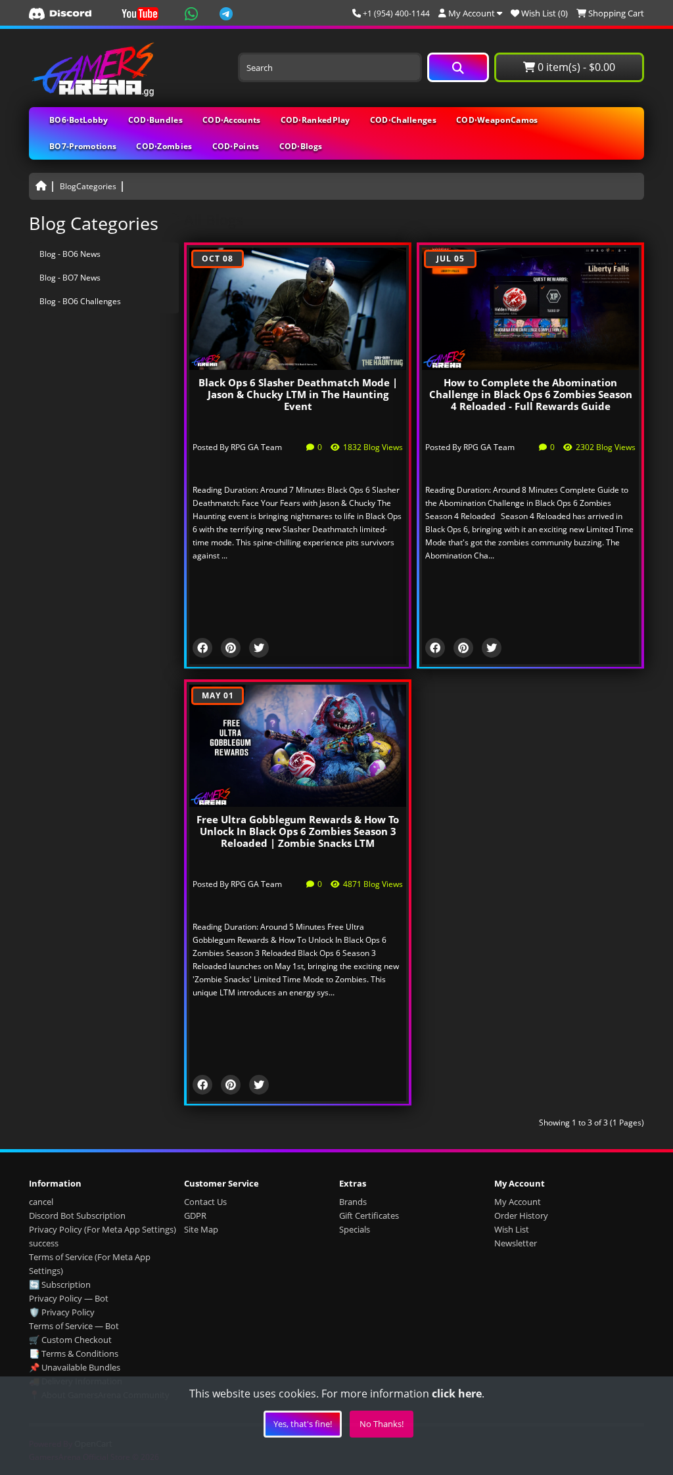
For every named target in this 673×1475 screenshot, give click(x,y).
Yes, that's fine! (302, 1424)
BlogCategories (88, 186)
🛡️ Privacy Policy (62, 1312)
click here (457, 1393)
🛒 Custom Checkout (70, 1340)
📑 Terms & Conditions (73, 1353)
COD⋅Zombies (164, 146)
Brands (353, 1202)
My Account (517, 1202)
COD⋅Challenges (403, 119)
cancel (41, 1202)
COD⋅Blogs (301, 146)
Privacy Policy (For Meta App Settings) (102, 1229)
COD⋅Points (236, 146)
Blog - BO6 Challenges (80, 301)
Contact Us (205, 1202)
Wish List (511, 1229)
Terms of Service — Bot (74, 1326)
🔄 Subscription (60, 1284)
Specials (354, 1229)
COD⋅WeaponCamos (497, 119)
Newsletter (515, 1243)
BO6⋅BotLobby (78, 119)
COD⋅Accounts (231, 119)
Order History (521, 1215)
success (43, 1243)
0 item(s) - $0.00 (575, 67)
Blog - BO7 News (70, 277)
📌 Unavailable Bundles (74, 1367)
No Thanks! (382, 1424)
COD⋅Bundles (155, 119)
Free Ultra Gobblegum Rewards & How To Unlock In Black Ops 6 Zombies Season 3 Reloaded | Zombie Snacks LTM (298, 831)
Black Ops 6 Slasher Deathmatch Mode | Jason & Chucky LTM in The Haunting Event (298, 394)
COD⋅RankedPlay (315, 119)
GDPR (195, 1215)
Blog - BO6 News (70, 254)
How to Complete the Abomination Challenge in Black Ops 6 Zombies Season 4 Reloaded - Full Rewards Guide (530, 394)
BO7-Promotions (82, 146)
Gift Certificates (369, 1215)
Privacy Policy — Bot (68, 1298)
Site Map (201, 1229)
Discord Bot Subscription (77, 1215)
